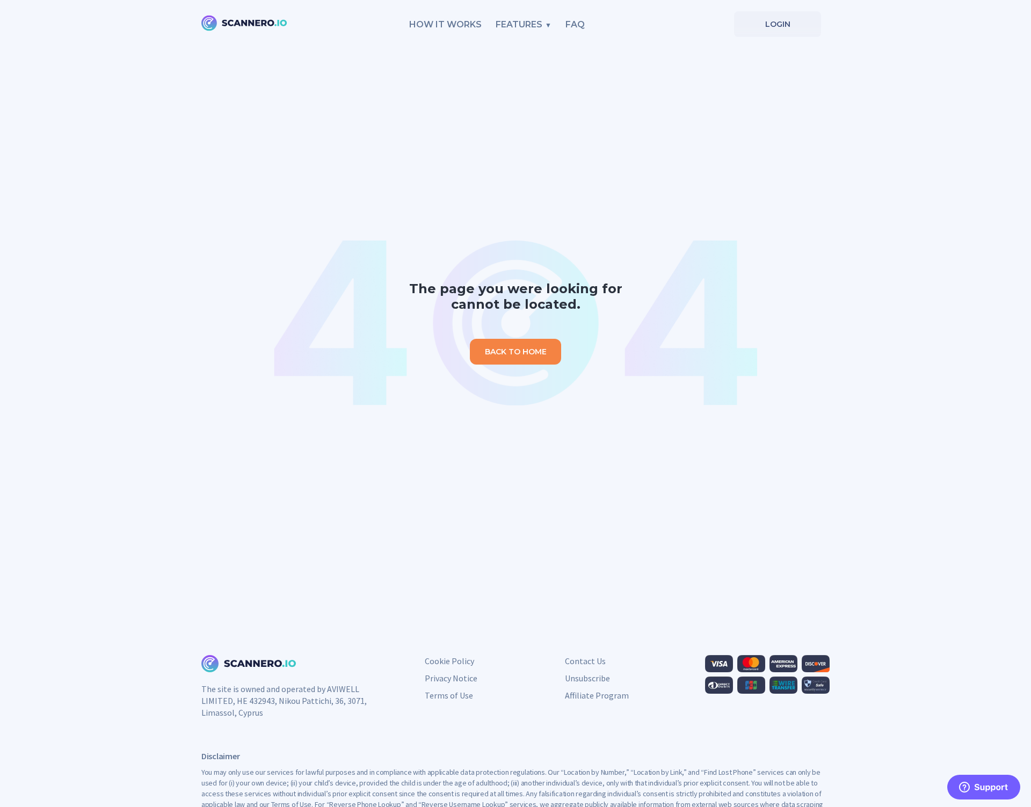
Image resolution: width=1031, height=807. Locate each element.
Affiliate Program (597, 695)
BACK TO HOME (516, 352)
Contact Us (585, 661)
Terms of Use (449, 695)
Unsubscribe (587, 678)
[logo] (244, 24)
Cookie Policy (449, 661)
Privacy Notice (451, 678)
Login (777, 24)
